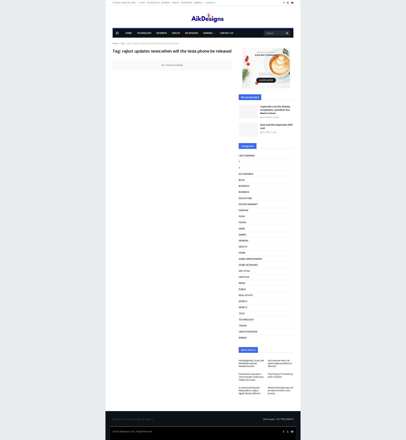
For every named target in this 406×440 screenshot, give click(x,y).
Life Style (244, 270)
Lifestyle (244, 276)
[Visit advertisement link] (266, 68)
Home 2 (149, 419)
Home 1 (138, 419)
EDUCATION (245, 198)
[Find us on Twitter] (288, 3)
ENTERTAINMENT (248, 204)
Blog (242, 179)
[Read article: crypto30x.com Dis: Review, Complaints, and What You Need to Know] (248, 111)
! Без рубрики (247, 155)
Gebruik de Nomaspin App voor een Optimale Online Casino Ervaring (280, 390)
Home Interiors (248, 264)
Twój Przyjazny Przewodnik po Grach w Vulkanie (280, 375)
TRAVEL (243, 325)
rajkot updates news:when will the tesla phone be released (153, 43)
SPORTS (243, 301)
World (243, 337)
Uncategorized (248, 331)
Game (242, 228)
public (242, 289)
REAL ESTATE (246, 295)
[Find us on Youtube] (292, 3)
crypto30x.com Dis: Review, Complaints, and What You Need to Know (275, 110)
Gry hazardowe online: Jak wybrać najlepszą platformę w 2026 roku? (280, 363)
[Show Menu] (117, 33)
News (242, 282)
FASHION (243, 210)
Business (244, 185)
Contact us (210, 2)
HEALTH (175, 2)
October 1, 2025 (269, 132)
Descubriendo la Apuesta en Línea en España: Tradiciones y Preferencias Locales (251, 377)
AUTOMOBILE (246, 173)
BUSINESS (166, 2)
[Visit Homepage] (203, 17)
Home (142, 2)
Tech (242, 313)
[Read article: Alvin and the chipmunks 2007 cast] (248, 130)
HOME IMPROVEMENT (250, 258)
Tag (122, 43)
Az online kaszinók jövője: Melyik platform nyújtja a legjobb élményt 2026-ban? (250, 390)
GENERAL (198, 2)
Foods (242, 222)
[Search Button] (287, 33)
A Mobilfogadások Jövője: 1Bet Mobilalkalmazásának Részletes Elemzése (251, 363)
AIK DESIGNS (186, 2)
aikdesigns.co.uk (127, 431)
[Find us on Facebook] (284, 3)
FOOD (242, 216)
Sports (243, 307)
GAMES (242, 234)
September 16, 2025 (270, 117)
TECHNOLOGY (153, 2)
